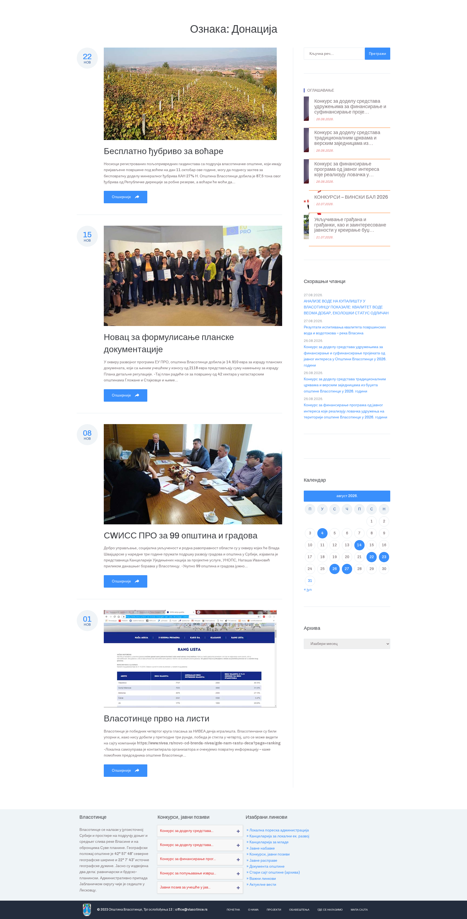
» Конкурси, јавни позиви (268, 854)
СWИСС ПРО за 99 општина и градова (181, 535)
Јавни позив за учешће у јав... (185, 887)
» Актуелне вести (261, 885)
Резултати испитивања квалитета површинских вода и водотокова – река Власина (345, 330)
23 (384, 557)
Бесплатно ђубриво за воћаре (164, 151)
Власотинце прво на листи (156, 718)
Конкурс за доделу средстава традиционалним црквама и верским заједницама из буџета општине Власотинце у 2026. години (345, 385)
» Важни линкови (261, 879)
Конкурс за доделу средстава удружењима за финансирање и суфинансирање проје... (350, 107)
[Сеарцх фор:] (334, 54)
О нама (253, 909)
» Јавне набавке (260, 848)
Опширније (122, 197)
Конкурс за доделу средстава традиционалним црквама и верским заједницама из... (347, 138)
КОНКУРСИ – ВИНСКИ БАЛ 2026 (351, 197)
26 (334, 569)
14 (359, 545)
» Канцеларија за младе (267, 842)
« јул (308, 590)
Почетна (233, 909)
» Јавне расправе (261, 860)
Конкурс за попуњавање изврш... (188, 873)
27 (347, 569)
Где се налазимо (330, 909)
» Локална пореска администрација (277, 830)
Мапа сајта (359, 909)
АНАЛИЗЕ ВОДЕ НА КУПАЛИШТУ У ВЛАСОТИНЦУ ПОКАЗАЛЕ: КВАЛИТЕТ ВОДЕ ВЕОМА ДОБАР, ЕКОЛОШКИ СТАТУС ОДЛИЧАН (346, 307)
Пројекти (274, 909)
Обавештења (299, 909)
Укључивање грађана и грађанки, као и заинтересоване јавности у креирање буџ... (350, 225)
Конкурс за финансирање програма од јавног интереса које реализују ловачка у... (346, 169)
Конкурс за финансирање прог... (188, 859)
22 (371, 557)
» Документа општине (265, 866)
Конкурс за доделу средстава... (187, 831)
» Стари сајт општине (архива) (273, 872)
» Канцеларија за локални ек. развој (277, 836)
